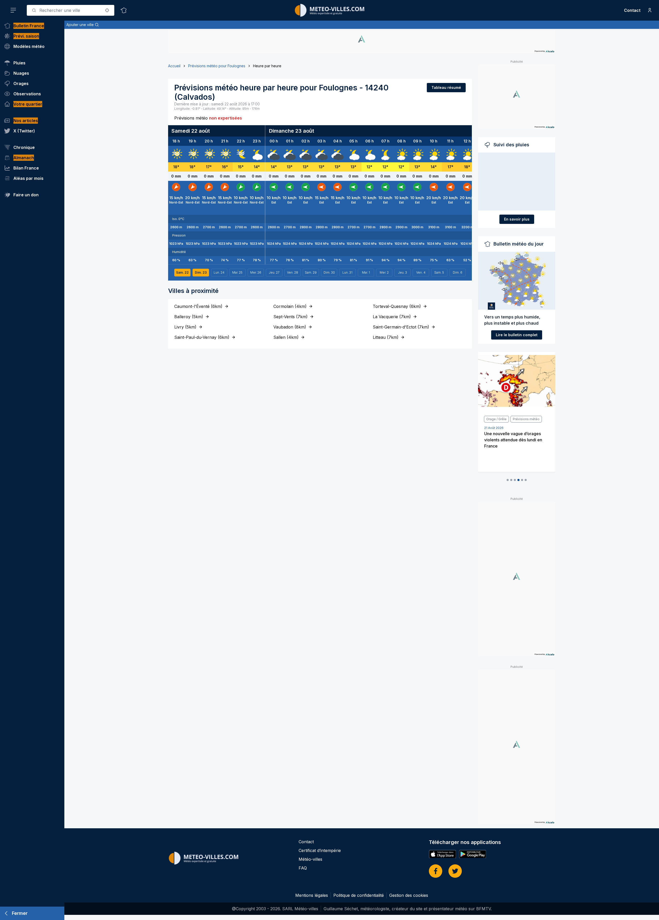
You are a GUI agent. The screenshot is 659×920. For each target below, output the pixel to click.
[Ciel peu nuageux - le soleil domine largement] (401, 154)
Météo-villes (310, 859)
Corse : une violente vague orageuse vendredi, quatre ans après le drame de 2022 (514, 448)
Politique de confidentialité (358, 895)
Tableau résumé (446, 87)
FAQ (303, 868)
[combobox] (70, 10)
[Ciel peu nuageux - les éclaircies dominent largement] (385, 154)
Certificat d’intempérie (320, 850)
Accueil (174, 66)
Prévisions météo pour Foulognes (216, 66)
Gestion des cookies (408, 895)
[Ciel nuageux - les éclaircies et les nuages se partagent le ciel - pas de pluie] (256, 154)
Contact (632, 10)
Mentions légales (311, 895)
